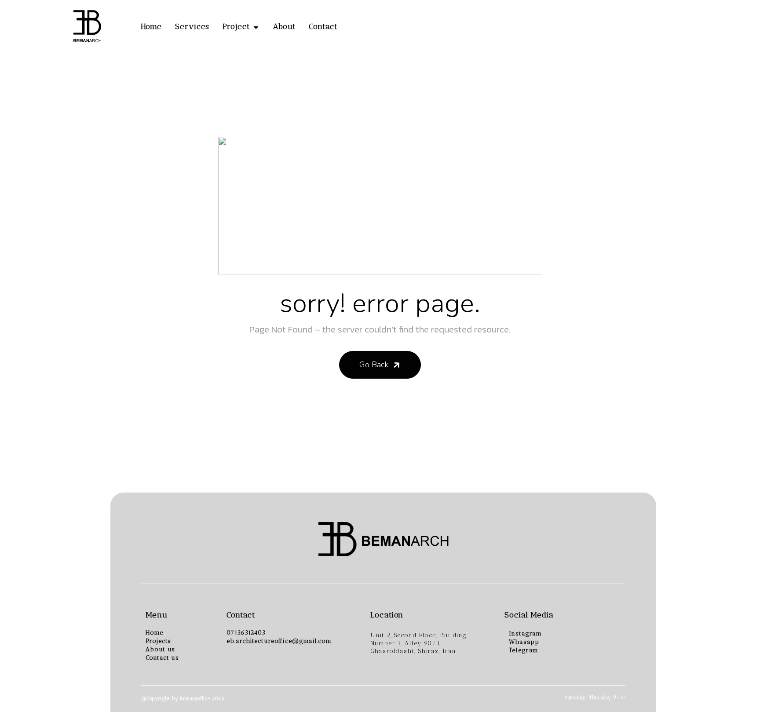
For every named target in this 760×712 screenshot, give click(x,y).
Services (192, 26)
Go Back (373, 364)
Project (236, 26)
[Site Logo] (86, 27)
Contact (323, 26)
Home (151, 26)
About (284, 26)
